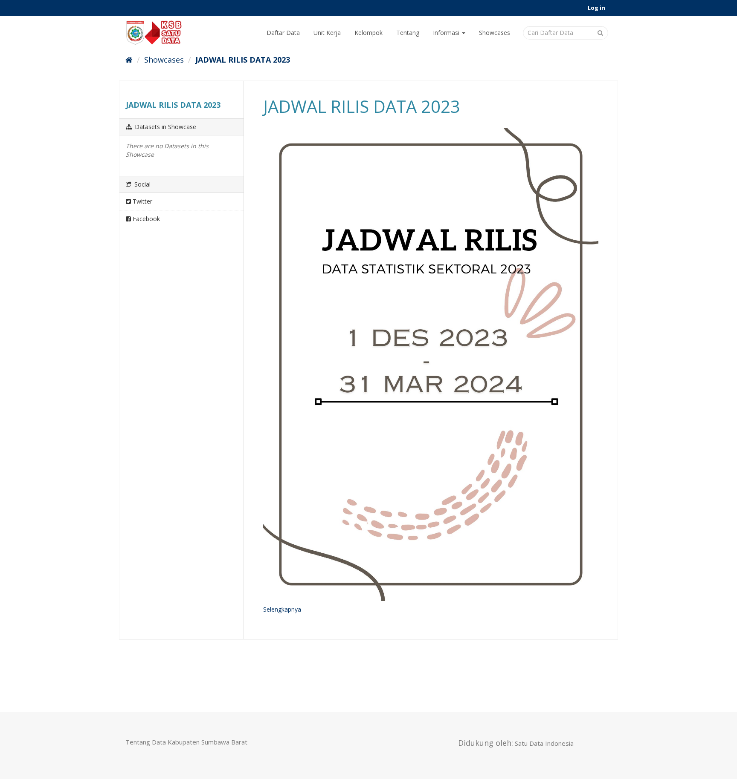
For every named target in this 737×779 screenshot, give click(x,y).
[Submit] (600, 32)
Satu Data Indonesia (544, 743)
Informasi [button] (447, 33)
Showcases (494, 33)
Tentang (407, 33)
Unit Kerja (327, 33)
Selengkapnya (282, 609)
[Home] (129, 60)
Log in (596, 7)
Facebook (145, 219)
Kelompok (368, 33)
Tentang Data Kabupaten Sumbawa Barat (186, 742)
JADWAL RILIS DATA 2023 (242, 60)
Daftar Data (283, 33)
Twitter (141, 201)
